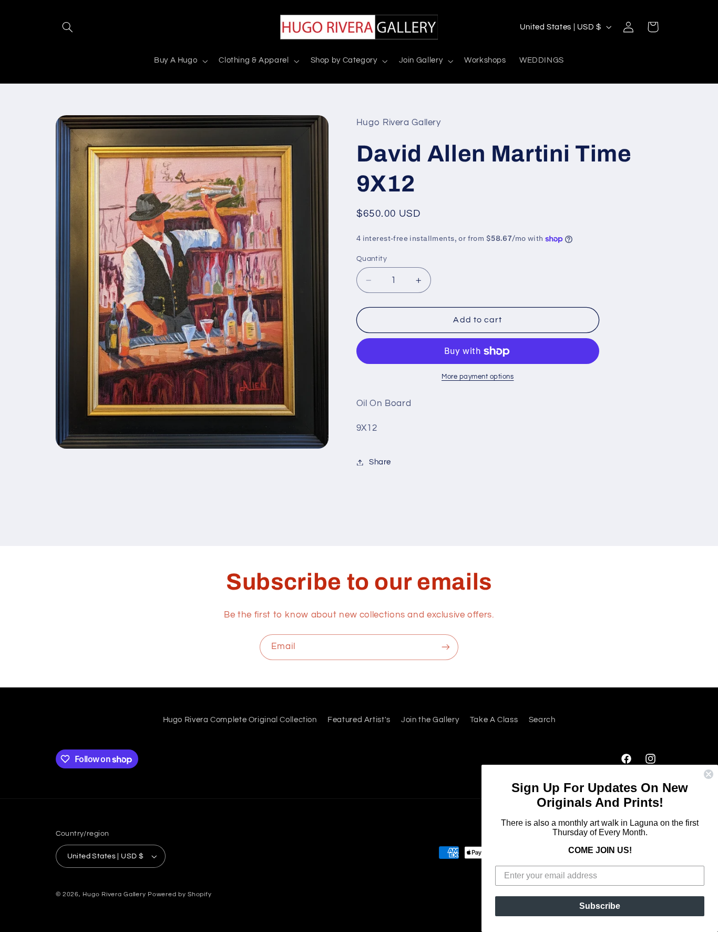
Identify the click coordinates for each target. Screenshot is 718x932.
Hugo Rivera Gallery (115, 894)
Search (542, 720)
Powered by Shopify (179, 894)
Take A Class (494, 720)
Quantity (371, 258)
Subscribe (599, 905)
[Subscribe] (446, 647)
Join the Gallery (430, 720)
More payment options (478, 377)
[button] (68, 27)
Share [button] (380, 462)
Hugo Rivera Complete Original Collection (240, 720)
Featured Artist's (359, 720)
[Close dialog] (708, 774)
